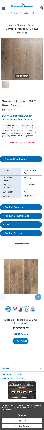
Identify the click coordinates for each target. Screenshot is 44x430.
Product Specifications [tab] (16, 159)
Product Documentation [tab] (17, 216)
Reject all (22, 420)
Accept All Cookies (22, 426)
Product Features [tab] (14, 207)
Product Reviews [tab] (13, 233)
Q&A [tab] (7, 224)
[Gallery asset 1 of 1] (5, 84)
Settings (22, 415)
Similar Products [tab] (22, 244)
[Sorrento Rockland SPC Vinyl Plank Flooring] (20, 276)
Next (38, 297)
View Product (21, 341)
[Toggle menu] (3, 8)
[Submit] (33, 13)
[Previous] (4, 59)
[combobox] (22, 13)
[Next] (39, 59)
